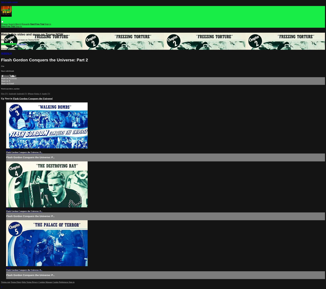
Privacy (35, 282)
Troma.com (5, 282)
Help (24, 282)
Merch (18, 24)
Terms (29, 282)
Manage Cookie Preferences (57, 282)
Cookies (42, 282)
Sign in (48, 24)
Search (11, 24)
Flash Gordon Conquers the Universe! (33, 98)
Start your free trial (9, 44)
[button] (2, 22)
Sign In (19, 26)
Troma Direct (16, 282)
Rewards (26, 24)
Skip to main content (9, 2)
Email (13, 76)
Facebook (5, 76)
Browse (4, 24)
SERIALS (6, 53)
